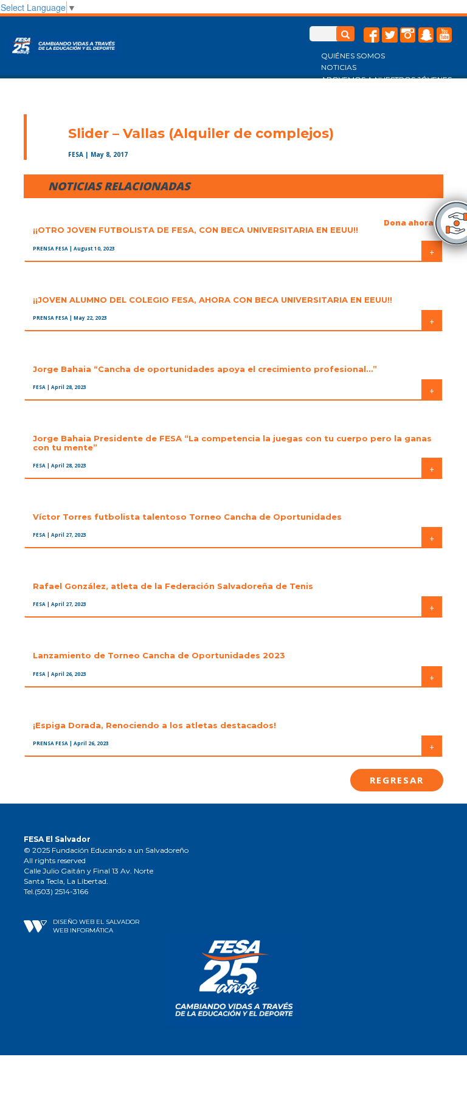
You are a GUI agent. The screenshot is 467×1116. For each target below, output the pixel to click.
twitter (390, 35)
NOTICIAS (338, 67)
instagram (408, 35)
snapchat (426, 35)
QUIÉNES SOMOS (353, 55)
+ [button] (431, 251)
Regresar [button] (397, 780)
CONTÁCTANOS (350, 102)
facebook (371, 35)
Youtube (444, 35)
